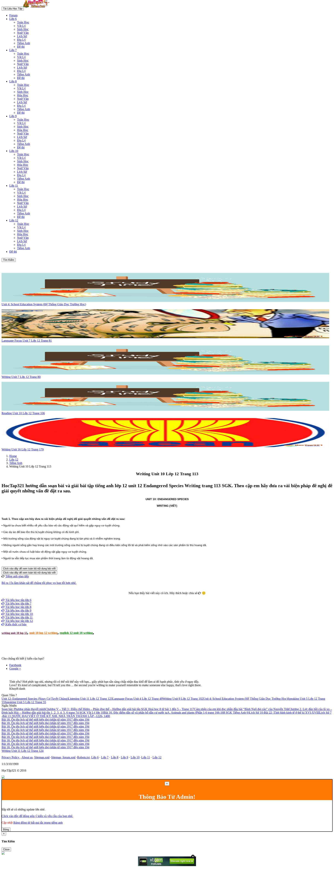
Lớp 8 (13, 81)
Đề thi (21, 46)
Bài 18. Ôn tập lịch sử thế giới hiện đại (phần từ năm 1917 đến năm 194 (45, 719)
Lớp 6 (13, 18)
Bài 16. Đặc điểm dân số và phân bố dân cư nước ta (135, 712)
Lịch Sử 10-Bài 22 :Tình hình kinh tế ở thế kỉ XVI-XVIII (284, 712)
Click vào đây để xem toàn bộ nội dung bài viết (29, 568)
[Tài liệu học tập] (37, 8)
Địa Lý (21, 39)
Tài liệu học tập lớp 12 (19, 621)
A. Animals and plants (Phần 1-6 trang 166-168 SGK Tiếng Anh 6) (208, 712)
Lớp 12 (13, 220)
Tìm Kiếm (8, 259)
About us (27, 757)
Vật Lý (21, 25)
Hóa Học (22, 95)
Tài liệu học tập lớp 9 (18, 610)
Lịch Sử (22, 36)
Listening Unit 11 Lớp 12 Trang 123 (90, 698)
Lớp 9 (13, 116)
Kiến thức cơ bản (15, 624)
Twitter (179, 596)
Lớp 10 (13, 150)
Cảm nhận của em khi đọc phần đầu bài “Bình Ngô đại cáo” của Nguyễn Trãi (241, 709)
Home (13, 456)
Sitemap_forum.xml (63, 757)
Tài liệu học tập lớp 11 (19, 617)
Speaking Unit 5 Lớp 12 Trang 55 (25, 702)
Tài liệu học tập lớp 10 (19, 614)
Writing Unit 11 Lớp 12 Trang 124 (22, 750)
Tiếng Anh (23, 43)
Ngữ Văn (23, 32)
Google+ (168, 596)
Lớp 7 (13, 50)
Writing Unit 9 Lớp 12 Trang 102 (183, 698)
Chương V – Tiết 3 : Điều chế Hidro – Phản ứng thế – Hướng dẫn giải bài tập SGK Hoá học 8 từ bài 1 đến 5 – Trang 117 (119, 709)
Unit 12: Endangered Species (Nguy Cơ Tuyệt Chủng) (35, 698)
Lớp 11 (13, 185)
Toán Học (23, 22)
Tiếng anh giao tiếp (17, 576)
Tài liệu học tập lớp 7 (18, 603)
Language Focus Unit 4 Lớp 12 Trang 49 (137, 698)
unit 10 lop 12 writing (43, 632)
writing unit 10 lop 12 (14, 633)
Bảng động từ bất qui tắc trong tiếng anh (38, 822)
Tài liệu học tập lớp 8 (18, 607)
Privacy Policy (11, 757)
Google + (15, 668)
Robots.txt (83, 757)
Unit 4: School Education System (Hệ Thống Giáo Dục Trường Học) (245, 698)
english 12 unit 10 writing (76, 632)
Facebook (157, 596)
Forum (13, 15)
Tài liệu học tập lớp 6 (18, 600)
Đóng (6, 829)
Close (6, 849)
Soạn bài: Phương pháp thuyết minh (23, 709)
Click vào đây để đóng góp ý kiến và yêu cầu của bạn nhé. (37, 816)
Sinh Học (23, 29)
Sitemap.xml (41, 757)
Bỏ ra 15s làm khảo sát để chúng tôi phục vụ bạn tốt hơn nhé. (39, 582)
